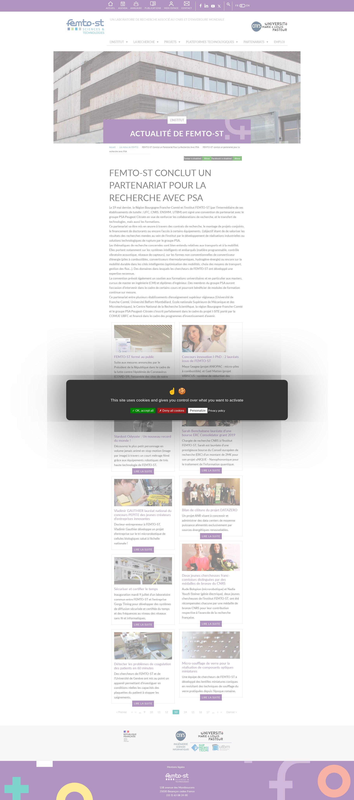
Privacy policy (216, 410)
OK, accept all (144, 410)
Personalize (198, 410)
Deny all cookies (173, 410)
